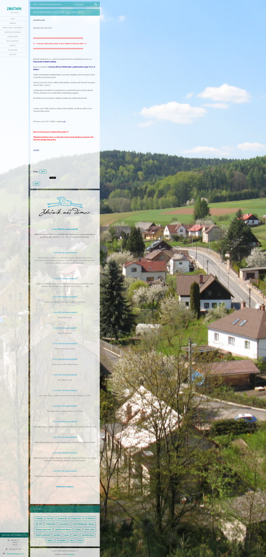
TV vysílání (61, 540)
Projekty (12, 45)
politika (57, 535)
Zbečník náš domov (63, 529)
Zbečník (13, 23)
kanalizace (64, 524)
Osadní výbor (12, 37)
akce (43, 171)
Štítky (35, 171)
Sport (75, 535)
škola (80, 540)
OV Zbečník (89, 518)
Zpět (36, 183)
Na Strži (50, 518)
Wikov (50, 540)
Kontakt (12, 54)
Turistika (39, 518)
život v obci (89, 529)
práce (67, 535)
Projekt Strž (76, 518)
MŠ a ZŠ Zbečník (13, 41)
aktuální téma (88, 535)
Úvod (13, 19)
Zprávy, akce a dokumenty (12, 28)
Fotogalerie (12, 50)
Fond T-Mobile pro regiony (83, 524)
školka (78, 529)
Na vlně (39, 524)
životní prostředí (43, 535)
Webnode (71, 554)
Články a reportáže (43, 529)
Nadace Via (62, 518)
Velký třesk (50, 524)
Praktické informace (12, 32)
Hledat (95, 4)
